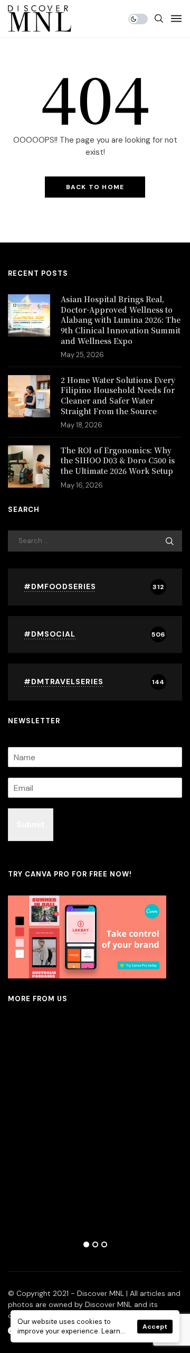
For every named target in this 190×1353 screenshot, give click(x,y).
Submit (30, 824)
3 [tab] (104, 1244)
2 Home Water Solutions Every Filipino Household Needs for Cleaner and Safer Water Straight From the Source (118, 395)
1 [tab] (86, 1244)
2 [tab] (95, 1244)
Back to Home (95, 187)
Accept (154, 1326)
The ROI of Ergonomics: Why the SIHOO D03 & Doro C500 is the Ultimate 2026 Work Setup (118, 460)
